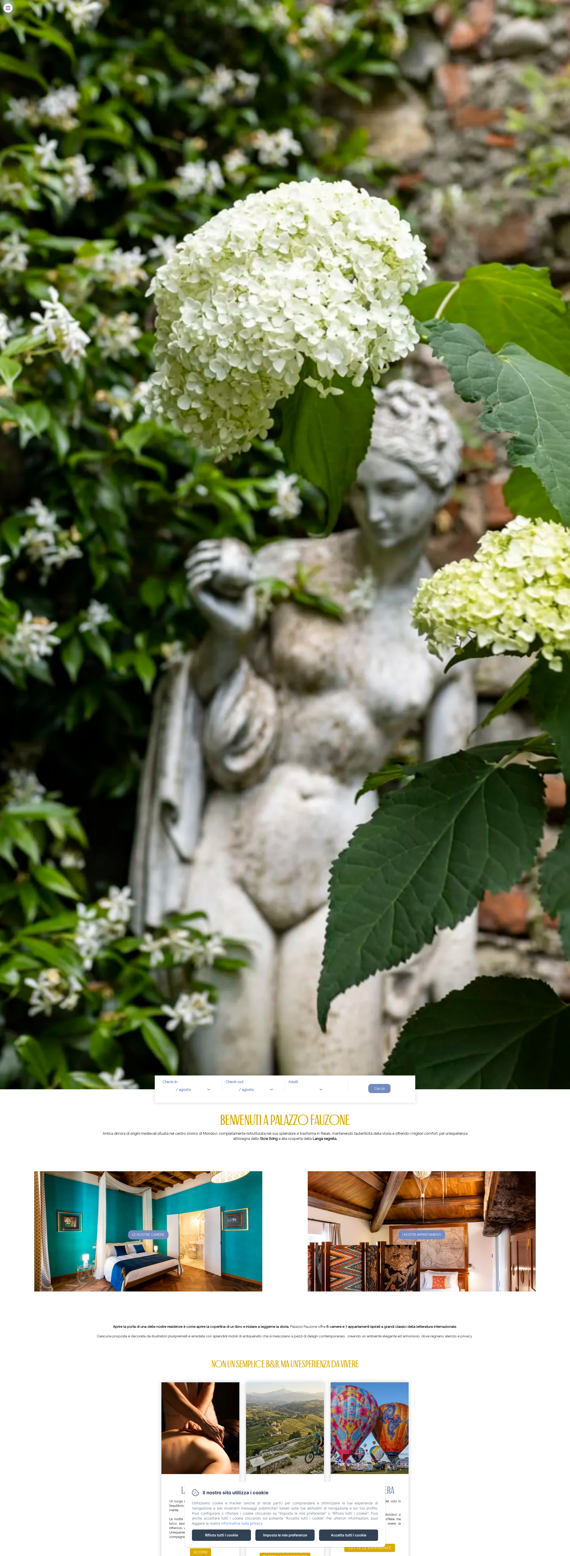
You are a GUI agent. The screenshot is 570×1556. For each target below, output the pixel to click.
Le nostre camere (148, 1235)
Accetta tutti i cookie (348, 1535)
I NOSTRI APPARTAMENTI (421, 1235)
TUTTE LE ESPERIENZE (369, 1548)
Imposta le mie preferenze (285, 1535)
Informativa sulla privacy (241, 1523)
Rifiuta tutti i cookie (221, 1535)
